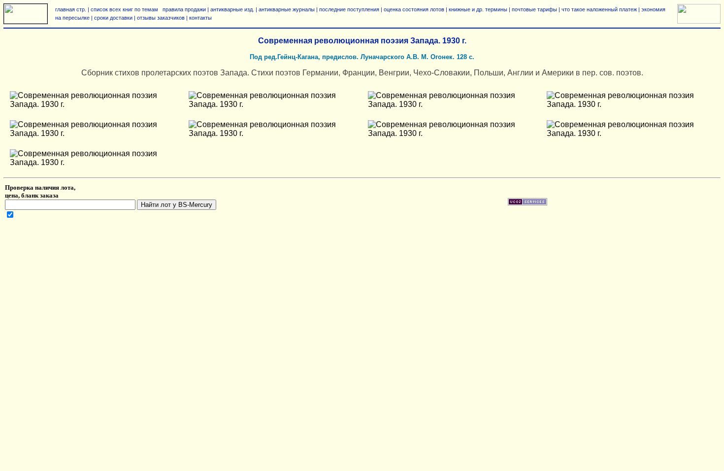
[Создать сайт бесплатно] (527, 203)
